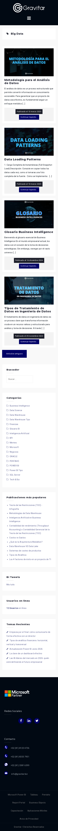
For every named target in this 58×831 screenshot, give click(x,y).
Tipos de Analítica (17, 555)
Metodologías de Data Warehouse (25, 513)
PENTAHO (14, 461)
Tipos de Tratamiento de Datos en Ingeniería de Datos (27, 310)
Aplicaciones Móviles (37, 811)
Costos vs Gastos (17, 538)
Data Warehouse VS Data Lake (23, 546)
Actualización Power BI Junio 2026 (26, 649)
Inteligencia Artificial (19, 433)
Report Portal (18, 803)
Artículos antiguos (14, 354)
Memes (13, 443)
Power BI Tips (16, 470)
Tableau (34, 795)
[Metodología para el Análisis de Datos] (29, 62)
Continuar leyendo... (29, 117)
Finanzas (14, 424)
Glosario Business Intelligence (28, 232)
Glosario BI (15, 429)
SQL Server (15, 475)
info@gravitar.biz (19, 774)
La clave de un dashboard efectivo (26, 653)
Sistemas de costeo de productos (25, 551)
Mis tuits (10, 584)
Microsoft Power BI (17, 795)
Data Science (16, 410)
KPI (11, 438)
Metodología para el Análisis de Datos (27, 81)
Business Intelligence (20, 406)
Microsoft (14, 447)
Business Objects (37, 803)
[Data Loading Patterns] (29, 141)
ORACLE (14, 456)
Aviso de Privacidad (29, 819)
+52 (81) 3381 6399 (20, 765)
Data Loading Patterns (22, 159)
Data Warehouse (17, 415)
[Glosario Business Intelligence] (29, 214)
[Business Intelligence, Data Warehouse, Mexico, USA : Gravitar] (29, 8)
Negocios (14, 452)
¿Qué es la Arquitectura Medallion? (26, 542)
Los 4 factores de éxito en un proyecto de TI (30, 559)
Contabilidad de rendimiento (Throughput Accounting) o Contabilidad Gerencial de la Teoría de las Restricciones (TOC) (29, 529)
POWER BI (14, 465)
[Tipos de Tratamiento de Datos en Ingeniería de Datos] (29, 290)
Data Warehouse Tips (20, 419)
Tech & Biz (15, 479)
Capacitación (17, 811)
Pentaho (46, 795)
